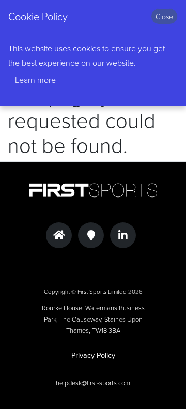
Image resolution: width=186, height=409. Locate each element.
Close (164, 16)
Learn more (35, 79)
